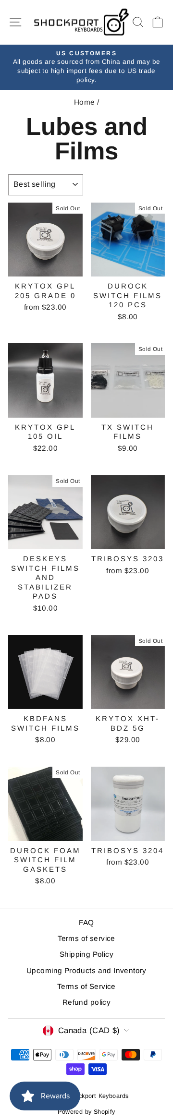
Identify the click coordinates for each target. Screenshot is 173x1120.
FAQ (86, 922)
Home (84, 102)
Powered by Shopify (86, 1111)
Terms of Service (86, 986)
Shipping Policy (86, 954)
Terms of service (86, 938)
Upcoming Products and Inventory (86, 970)
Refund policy (86, 1002)
